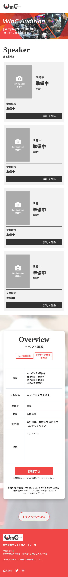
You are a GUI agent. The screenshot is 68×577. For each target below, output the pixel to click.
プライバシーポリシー (12, 559)
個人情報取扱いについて (32, 559)
